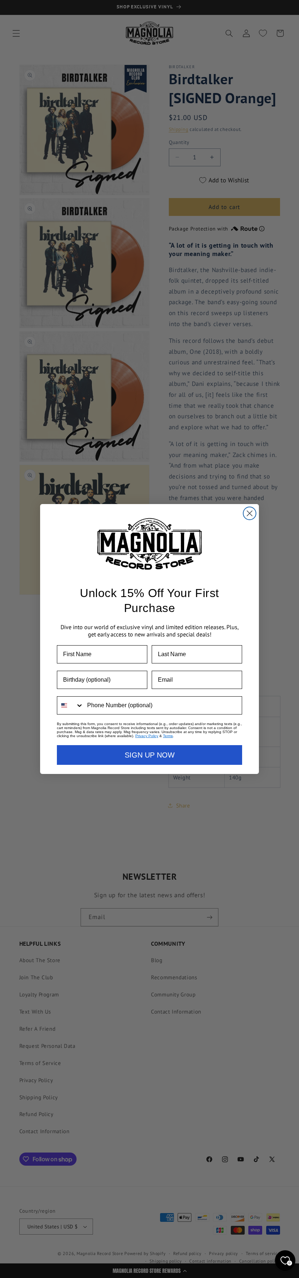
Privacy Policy (146, 736)
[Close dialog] (249, 513)
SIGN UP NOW (150, 755)
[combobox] (70, 705)
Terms (168, 736)
